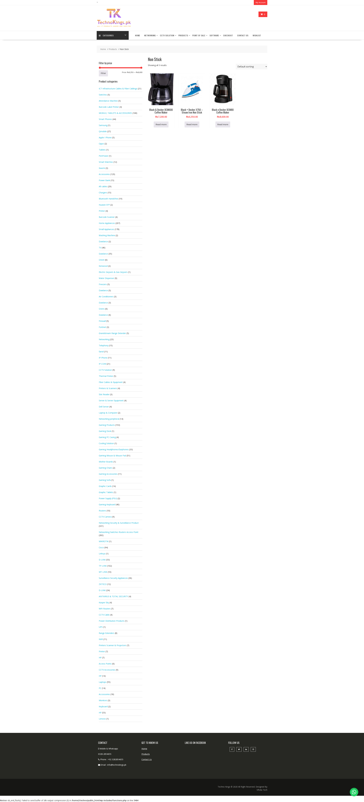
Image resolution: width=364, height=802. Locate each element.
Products (183, 35)
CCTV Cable (104, 614)
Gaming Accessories (108, 474)
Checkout (228, 35)
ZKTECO (103, 584)
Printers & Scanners (108, 388)
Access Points (105, 663)
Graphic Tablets (106, 492)
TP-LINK (103, 565)
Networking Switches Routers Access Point (118, 532)
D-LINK (102, 559)
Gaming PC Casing (107, 437)
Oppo (101, 143)
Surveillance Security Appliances (113, 578)
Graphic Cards (105, 486)
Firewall (102, 321)
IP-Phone (103, 357)
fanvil (101, 351)
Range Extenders (106, 633)
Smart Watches (106, 162)
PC (100, 688)
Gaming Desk (105, 431)
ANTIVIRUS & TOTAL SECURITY (113, 596)
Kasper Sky (104, 602)
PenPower (103, 155)
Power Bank (104, 180)
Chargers (103, 192)
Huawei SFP (104, 204)
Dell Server (104, 406)
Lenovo (102, 718)
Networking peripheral (109, 419)
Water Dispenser (106, 278)
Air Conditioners (106, 296)
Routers (102, 510)
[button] (354, 792)
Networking (150, 35)
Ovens (102, 308)
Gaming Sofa (105, 480)
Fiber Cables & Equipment (111, 382)
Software (214, 35)
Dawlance (103, 241)
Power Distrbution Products (111, 620)
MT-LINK (103, 572)
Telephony (103, 345)
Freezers (103, 284)
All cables (103, 186)
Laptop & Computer (108, 412)
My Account (260, 2)
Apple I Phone (105, 137)
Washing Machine (107, 235)
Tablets (102, 149)
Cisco (101, 547)
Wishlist (257, 35)
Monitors (103, 700)
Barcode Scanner (107, 217)
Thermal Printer (106, 376)
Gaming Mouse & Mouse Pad (112, 455)
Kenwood (103, 266)
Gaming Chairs (105, 467)
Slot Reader (104, 394)
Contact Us (242, 35)
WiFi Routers (104, 608)
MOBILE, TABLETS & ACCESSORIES (115, 113)
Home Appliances (107, 223)
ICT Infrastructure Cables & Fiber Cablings (118, 88)
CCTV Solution (167, 35)
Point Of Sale (198, 35)
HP (100, 657)
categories (108, 35)
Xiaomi (102, 168)
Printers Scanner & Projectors (112, 645)
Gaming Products (107, 425)
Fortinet (102, 327)
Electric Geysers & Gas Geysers (113, 272)
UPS (101, 627)
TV (100, 247)
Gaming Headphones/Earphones (114, 449)
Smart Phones (105, 119)
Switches (103, 94)
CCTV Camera (105, 516)
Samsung (103, 125)
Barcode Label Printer (109, 107)
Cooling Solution (106, 443)
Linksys (102, 553)
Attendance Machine (108, 100)
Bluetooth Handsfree (108, 198)
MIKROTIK (103, 541)
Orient (102, 259)
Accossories (104, 694)
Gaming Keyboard (107, 504)
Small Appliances (106, 229)
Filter (103, 73)
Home (137, 35)
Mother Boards (106, 461)
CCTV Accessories (107, 669)
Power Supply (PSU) (108, 498)
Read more (161, 124)
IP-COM (102, 363)
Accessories (104, 174)
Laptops (102, 682)
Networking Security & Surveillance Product (119, 522)
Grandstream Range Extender (112, 333)
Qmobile (103, 131)
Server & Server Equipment (111, 400)
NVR (101, 639)
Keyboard (103, 706)
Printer (102, 211)
